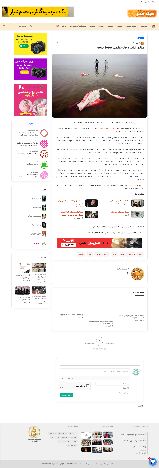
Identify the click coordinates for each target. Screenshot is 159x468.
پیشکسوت (72, 445)
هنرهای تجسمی (131, 26)
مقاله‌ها (92, 26)
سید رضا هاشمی (33, 130)
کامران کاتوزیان (36, 233)
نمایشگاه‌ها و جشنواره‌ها (78, 26)
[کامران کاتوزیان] (44, 234)
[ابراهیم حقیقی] (44, 225)
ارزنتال (36, 162)
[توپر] (62, 378)
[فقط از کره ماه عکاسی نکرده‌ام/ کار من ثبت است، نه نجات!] (130, 305)
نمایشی (119, 26)
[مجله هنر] (142, 13)
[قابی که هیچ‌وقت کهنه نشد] (137, 214)
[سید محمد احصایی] (44, 216)
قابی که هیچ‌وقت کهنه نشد (120, 212)
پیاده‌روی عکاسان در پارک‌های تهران (71, 314)
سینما (52, 433)
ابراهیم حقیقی (36, 225)
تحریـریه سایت (136, 43)
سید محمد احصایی (34, 216)
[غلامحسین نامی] (44, 198)
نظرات (31, 123)
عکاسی (98, 254)
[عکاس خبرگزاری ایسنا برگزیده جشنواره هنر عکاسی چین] (99, 308)
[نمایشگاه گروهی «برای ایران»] (86, 442)
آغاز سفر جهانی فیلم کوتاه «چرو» (23, 276)
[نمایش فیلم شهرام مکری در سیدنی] (86, 449)
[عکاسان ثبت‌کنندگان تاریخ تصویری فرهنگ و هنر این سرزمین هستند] (91, 214)
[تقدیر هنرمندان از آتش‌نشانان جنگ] (22, 290)
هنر (65, 437)
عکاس (106, 254)
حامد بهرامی (34, 172)
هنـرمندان (144, 26)
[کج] (65, 378)
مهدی (36, 141)
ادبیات (101, 26)
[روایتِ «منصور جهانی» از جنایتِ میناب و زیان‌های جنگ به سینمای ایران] (108, 435)
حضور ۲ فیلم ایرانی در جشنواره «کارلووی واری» (39, 298)
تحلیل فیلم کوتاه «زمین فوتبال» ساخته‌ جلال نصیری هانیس (39, 277)
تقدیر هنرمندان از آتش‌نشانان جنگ (24, 298)
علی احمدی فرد (33, 151)
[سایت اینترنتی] (127, 273)
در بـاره (64, 26)
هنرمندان (72, 441)
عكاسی (141, 38)
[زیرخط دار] (69, 378)
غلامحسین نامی (35, 198)
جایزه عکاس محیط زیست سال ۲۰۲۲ (107, 128)
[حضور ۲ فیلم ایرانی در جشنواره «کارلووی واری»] (39, 290)
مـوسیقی (110, 26)
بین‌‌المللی (131, 254)
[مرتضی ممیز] (44, 207)
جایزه (122, 254)
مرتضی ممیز (37, 207)
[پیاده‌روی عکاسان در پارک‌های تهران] (69, 305)
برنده (140, 254)
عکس (89, 254)
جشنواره (63, 433)
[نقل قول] (72, 378)
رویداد (114, 254)
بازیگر (73, 433)
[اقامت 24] (99, 243)
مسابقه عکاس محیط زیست (134, 185)
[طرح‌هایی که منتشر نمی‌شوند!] (97, 450)
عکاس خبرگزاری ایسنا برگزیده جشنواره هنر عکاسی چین (101, 322)
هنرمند (81, 254)
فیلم (73, 437)
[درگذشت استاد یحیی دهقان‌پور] (137, 203)
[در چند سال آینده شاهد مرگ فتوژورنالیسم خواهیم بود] (91, 203)
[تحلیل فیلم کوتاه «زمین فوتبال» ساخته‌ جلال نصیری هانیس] (39, 267)
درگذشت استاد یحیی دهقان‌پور (119, 201)
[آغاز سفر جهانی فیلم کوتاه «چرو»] (22, 268)
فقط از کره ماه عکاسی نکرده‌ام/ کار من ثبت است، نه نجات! (131, 316)
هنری (61, 441)
